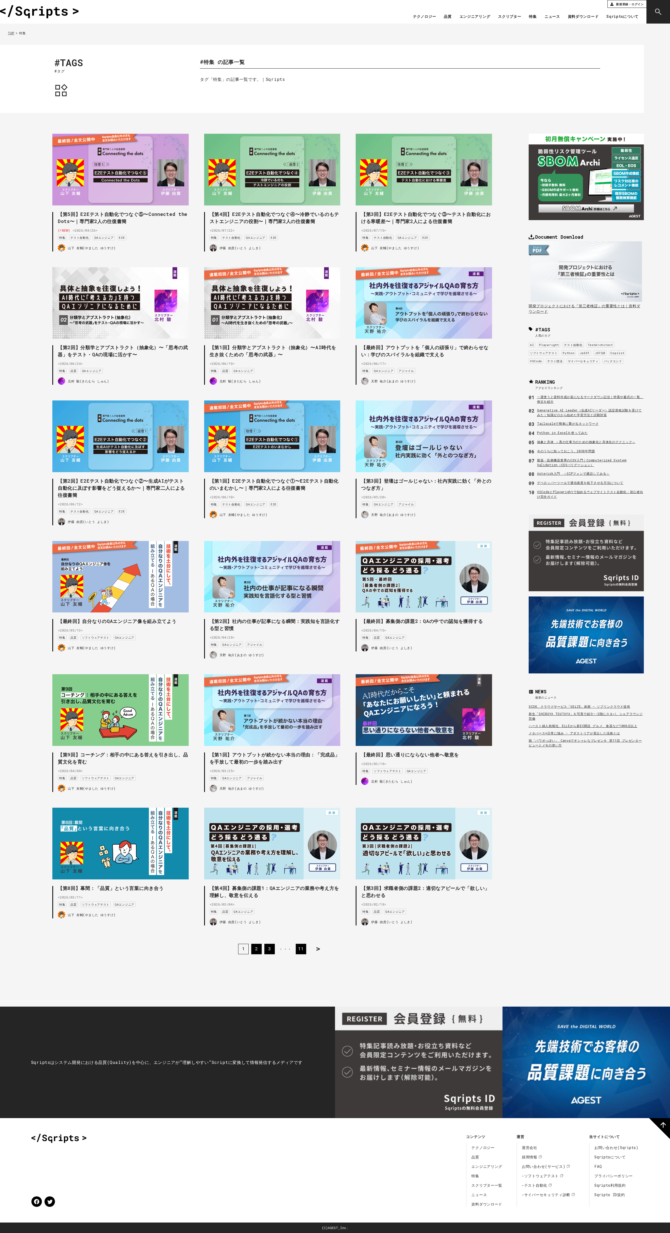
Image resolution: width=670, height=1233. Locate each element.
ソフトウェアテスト (95, 637)
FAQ (598, 1166)
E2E (122, 237)
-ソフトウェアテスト (540, 1175)
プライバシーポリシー (613, 1175)
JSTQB (600, 353)
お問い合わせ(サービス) (543, 1166)
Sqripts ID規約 (609, 1194)
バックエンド (613, 361)
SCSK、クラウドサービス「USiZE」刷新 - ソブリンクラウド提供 (579, 706)
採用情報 (529, 1156)
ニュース (552, 17)
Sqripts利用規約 (610, 1185)
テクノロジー (424, 17)
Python (568, 353)
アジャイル (406, 371)
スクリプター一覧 (486, 1185)
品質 (447, 17)
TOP (11, 33)
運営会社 (529, 1147)
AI (532, 345)
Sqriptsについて (622, 17)
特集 (533, 17)
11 (301, 948)
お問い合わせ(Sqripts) (616, 1147)
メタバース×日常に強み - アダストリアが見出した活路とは (574, 733)
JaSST (585, 353)
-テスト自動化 (534, 1185)
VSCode (536, 361)
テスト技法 (555, 361)
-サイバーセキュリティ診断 (546, 1194)
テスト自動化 (79, 237)
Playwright (549, 345)
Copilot (617, 353)
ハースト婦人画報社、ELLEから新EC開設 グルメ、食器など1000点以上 (583, 726)
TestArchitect (600, 345)
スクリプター (509, 17)
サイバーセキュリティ (583, 361)
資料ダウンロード (583, 17)
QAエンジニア (104, 237)
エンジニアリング (475, 17)
